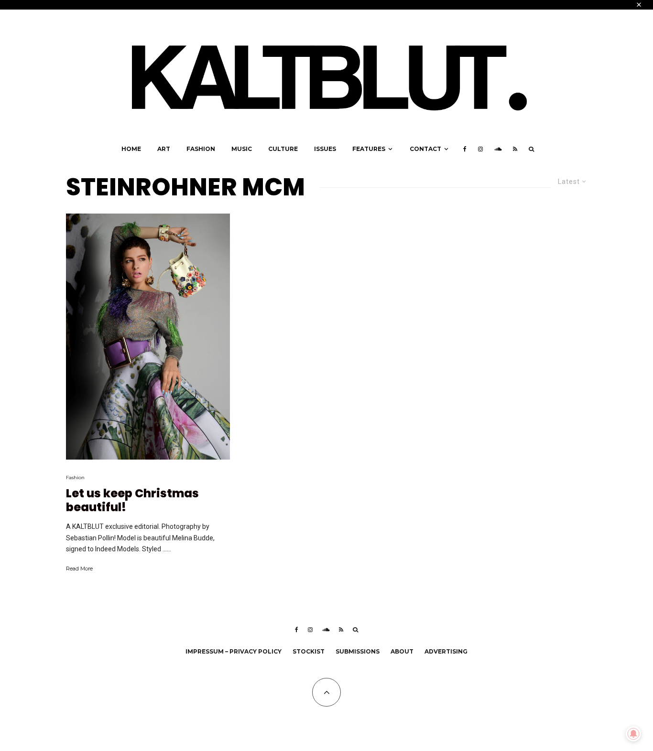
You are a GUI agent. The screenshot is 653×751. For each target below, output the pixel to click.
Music (241, 148)
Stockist (309, 651)
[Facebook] (464, 149)
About (402, 651)
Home (131, 148)
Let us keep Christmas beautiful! (132, 501)
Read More (79, 568)
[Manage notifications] (633, 733)
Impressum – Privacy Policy (233, 651)
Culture (283, 148)
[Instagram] (480, 149)
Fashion (200, 148)
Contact (425, 148)
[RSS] (515, 149)
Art (163, 148)
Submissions (358, 651)
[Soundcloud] (498, 149)
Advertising (446, 651)
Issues (325, 148)
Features (368, 148)
